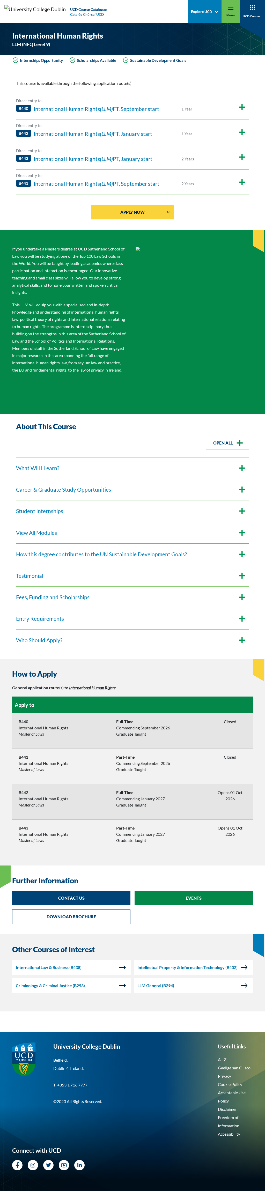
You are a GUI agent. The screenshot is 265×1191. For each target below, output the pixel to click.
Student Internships (39, 511)
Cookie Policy (230, 1084)
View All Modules (36, 532)
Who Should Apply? (39, 640)
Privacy (224, 1076)
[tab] (132, 674)
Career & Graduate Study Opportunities (63, 489)
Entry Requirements (40, 618)
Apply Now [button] (132, 212)
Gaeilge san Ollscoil (235, 1067)
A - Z (222, 1059)
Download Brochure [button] (71, 916)
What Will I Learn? (37, 468)
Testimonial (29, 575)
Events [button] (194, 898)
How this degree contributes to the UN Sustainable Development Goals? (101, 554)
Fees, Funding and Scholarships (53, 597)
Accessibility (229, 1133)
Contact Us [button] (71, 898)
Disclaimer (227, 1109)
